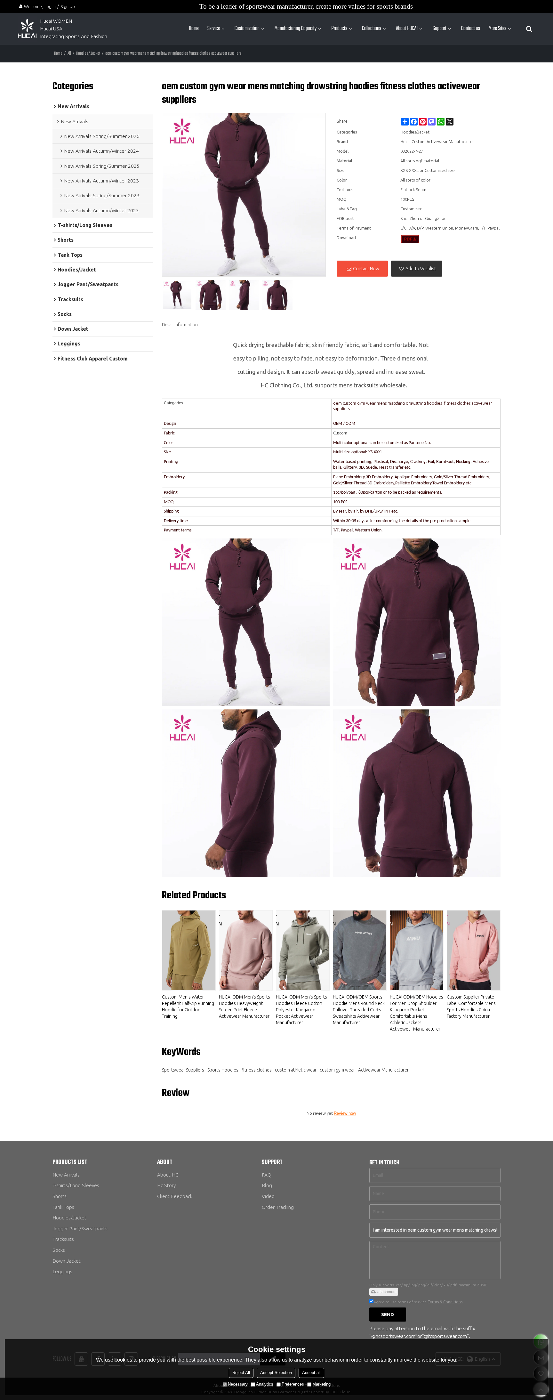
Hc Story (166, 1185)
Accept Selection (276, 1372)
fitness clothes (257, 1069)
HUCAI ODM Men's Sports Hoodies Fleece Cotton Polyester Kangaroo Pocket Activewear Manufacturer (301, 1009)
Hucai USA (51, 28)
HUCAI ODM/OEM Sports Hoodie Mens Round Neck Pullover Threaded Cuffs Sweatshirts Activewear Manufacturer (359, 1009)
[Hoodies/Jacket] (410, 239)
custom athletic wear (296, 1069)
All (69, 53)
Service (213, 28)
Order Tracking (278, 1207)
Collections (371, 28)
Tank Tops (63, 1207)
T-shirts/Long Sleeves (75, 1185)
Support (439, 28)
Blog (267, 1185)
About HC (167, 1174)
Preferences (293, 1384)
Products (339, 28)
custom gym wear (337, 1069)
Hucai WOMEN (56, 21)
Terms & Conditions (445, 1302)
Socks (58, 1250)
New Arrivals (66, 1174)
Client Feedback (174, 1196)
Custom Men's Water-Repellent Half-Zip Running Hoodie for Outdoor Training (188, 1006)
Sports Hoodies (222, 1069)
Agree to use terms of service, (417, 1302)
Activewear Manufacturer (383, 1069)
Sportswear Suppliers (183, 1069)
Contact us (470, 28)
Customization (247, 28)
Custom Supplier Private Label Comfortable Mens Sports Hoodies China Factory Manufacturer (471, 1006)
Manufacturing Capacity (296, 28)
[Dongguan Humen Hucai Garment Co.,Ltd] (27, 29)
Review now (345, 1113)
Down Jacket (66, 1261)
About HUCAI (407, 28)
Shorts (59, 1196)
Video (268, 1196)
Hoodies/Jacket (88, 53)
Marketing (321, 1384)
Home (194, 28)
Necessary (238, 1384)
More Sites (497, 28)
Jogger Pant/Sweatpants (80, 1228)
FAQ (266, 1174)
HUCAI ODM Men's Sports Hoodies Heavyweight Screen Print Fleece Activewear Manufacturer (244, 1006)
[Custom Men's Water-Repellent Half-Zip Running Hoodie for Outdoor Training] (189, 950)
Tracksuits (63, 1239)
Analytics (264, 1384)
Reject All (241, 1372)
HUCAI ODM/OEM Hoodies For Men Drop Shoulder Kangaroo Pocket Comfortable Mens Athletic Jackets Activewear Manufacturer (416, 1013)
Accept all (311, 1372)
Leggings (62, 1271)
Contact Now (366, 268)
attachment (387, 1292)
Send (387, 1314)
